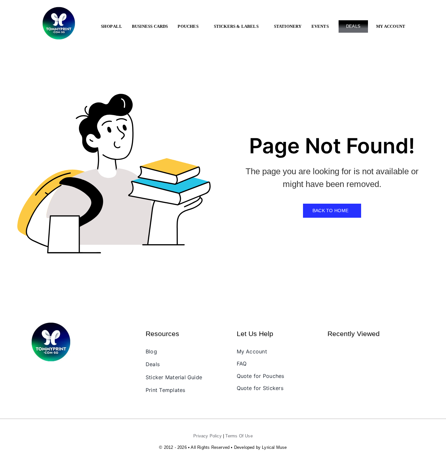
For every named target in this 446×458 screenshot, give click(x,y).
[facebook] (35, 372)
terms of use (238, 435)
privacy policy (207, 435)
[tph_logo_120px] (51, 325)
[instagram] (46, 372)
